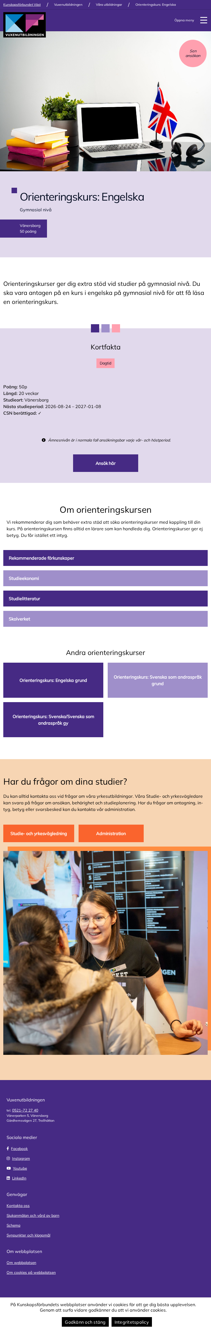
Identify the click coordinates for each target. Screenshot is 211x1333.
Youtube (20, 1168)
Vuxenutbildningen (68, 4)
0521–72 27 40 (25, 1110)
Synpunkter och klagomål (28, 1235)
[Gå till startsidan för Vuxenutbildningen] (24, 25)
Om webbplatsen (21, 1262)
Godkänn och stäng (85, 1322)
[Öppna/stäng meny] (203, 20)
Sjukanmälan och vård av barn (33, 1215)
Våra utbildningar (109, 4)
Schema (13, 1225)
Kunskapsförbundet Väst (22, 4)
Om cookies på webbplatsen (31, 1272)
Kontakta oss (18, 1205)
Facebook (19, 1148)
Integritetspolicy (132, 1322)
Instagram (21, 1158)
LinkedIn (19, 1178)
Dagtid (105, 363)
